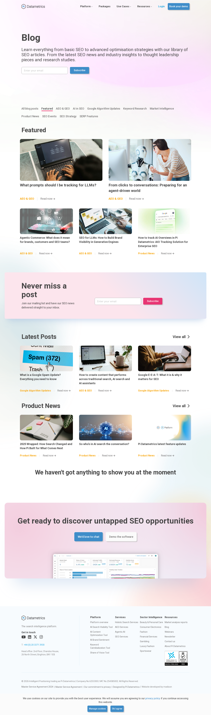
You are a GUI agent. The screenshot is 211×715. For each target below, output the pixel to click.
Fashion (144, 632)
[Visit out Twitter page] (35, 637)
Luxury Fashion (147, 646)
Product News (30, 116)
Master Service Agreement (68, 687)
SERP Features (89, 116)
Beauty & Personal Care (151, 622)
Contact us (170, 641)
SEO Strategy (68, 116)
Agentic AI (120, 632)
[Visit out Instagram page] (41, 637)
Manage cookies (97, 708)
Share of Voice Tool (99, 652)
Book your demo (178, 6)
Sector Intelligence (151, 617)
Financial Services (148, 636)
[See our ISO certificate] (176, 658)
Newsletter (170, 636)
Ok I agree (117, 708)
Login (161, 6)
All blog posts (29, 108)
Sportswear (145, 651)
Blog (167, 627)
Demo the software (121, 536)
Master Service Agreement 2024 (37, 687)
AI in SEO (78, 108)
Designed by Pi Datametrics (126, 687)
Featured (47, 108)
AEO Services (121, 627)
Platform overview (99, 622)
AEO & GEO (63, 108)
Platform (85, 6)
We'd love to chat (88, 536)
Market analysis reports (176, 622)
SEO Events (49, 116)
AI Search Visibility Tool (101, 627)
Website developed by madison (157, 687)
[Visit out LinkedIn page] (29, 637)
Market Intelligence (162, 108)
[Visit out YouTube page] (23, 637)
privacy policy (152, 698)
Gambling (144, 641)
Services (120, 617)
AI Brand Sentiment (99, 640)
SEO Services (121, 636)
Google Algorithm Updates (103, 108)
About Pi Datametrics (175, 646)
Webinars (169, 632)
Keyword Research (135, 108)
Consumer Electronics (150, 627)
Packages (104, 6)
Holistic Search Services (126, 622)
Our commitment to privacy (97, 687)
